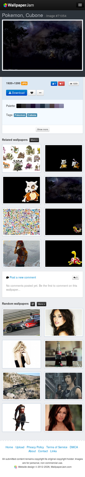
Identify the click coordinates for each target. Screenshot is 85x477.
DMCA (74, 447)
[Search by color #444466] (37, 106)
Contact (43, 451)
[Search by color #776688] (56, 106)
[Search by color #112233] (42, 106)
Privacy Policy (35, 447)
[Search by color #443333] (52, 106)
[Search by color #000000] (18, 106)
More (33, 139)
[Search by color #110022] (33, 106)
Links (53, 451)
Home (9, 447)
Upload (19, 447)
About (32, 451)
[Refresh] (32, 304)
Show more (42, 129)
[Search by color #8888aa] (61, 106)
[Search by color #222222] (23, 106)
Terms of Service (56, 447)
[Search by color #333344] (28, 106)
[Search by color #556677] (47, 106)
